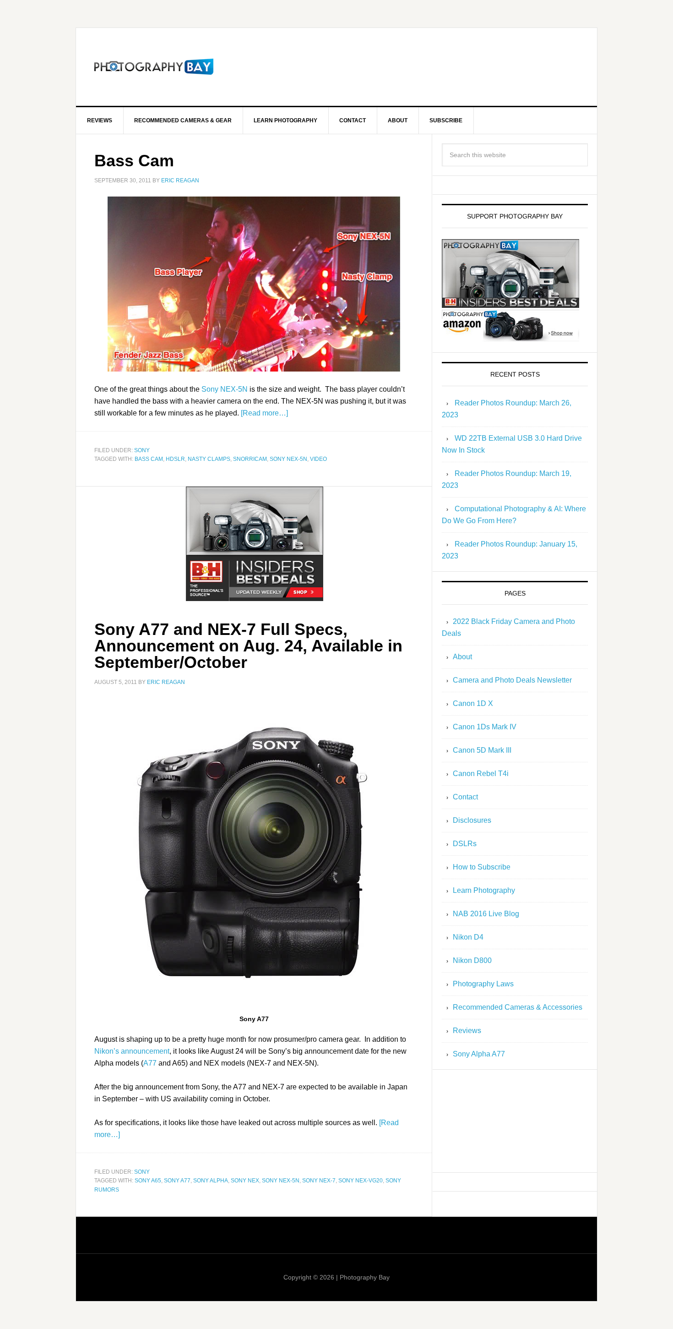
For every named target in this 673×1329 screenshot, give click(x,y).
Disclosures (472, 820)
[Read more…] (264, 413)
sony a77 (177, 1180)
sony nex (245, 1180)
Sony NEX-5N (224, 389)
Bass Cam (134, 160)
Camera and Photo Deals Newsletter (512, 680)
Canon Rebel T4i (481, 773)
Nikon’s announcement (131, 1051)
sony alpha (210, 1180)
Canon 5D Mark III (482, 750)
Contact (465, 797)
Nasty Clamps (209, 459)
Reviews (467, 1030)
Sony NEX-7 (319, 1180)
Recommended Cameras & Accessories (517, 1007)
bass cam (149, 459)
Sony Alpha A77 (479, 1054)
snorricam (250, 459)
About (462, 657)
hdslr (175, 459)
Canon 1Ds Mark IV (484, 727)
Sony (142, 450)
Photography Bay (153, 67)
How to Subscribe (481, 867)
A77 (150, 1063)
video (318, 459)
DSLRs (465, 844)
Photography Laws (483, 984)
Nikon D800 (472, 960)
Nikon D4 (468, 937)
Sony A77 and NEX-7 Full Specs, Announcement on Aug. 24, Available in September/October (248, 646)
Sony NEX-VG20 (360, 1180)
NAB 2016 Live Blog (486, 914)
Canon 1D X (473, 703)
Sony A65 (148, 1180)
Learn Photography (484, 890)
